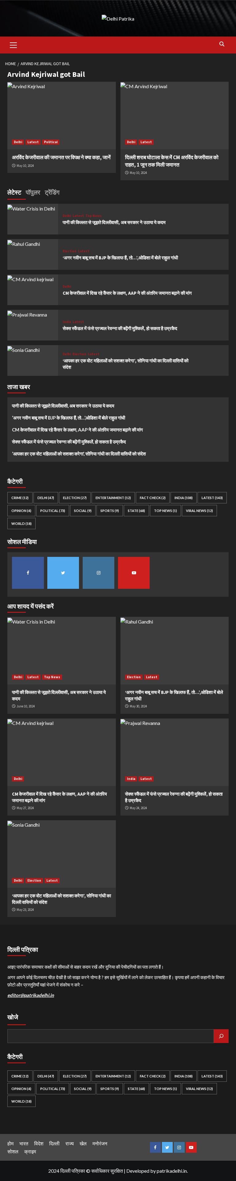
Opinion (21, 511)
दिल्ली (54, 1143)
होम (10, 1143)
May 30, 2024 (138, 706)
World (21, 524)
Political (50, 142)
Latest (33, 142)
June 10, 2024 (26, 706)
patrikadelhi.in (172, 1171)
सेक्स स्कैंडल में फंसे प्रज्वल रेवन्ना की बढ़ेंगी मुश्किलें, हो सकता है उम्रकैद (120, 328)
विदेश (38, 1143)
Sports (109, 511)
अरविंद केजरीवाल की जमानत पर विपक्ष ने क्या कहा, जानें (61, 157)
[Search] (222, 44)
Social (83, 511)
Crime (20, 498)
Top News (93, 216)
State (136, 511)
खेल (83, 1143)
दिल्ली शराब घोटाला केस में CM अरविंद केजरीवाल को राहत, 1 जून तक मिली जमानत (171, 161)
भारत (23, 1143)
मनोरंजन (99, 1143)
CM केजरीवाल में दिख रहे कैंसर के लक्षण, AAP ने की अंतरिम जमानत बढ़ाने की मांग (127, 293)
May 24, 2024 (138, 808)
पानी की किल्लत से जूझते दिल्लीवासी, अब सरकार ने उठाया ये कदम (114, 222)
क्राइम (30, 1151)
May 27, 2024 (25, 808)
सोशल (12, 1151)
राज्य (69, 1143)
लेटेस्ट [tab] (14, 192)
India (67, 322)
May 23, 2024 (25, 909)
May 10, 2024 (25, 165)
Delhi (18, 142)
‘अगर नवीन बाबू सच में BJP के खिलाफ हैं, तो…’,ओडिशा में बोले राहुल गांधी (120, 258)
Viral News (199, 511)
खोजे (12, 1017)
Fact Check (153, 498)
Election (70, 251)
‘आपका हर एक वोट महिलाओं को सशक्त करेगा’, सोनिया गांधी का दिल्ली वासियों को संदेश (79, 453)
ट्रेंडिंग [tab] (52, 192)
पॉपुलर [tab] (33, 192)
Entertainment (113, 498)
